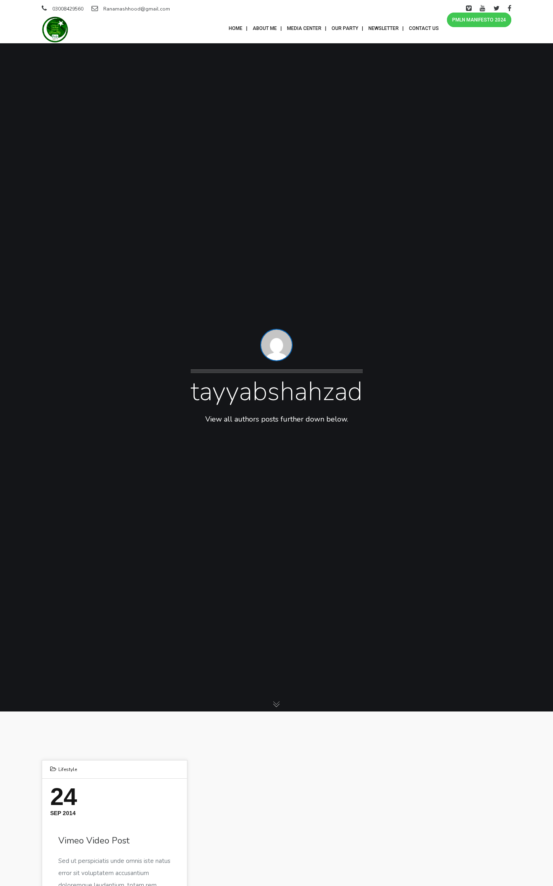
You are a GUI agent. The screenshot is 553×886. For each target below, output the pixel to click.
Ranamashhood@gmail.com (136, 9)
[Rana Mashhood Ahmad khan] (55, 29)
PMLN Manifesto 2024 (479, 20)
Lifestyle (67, 769)
